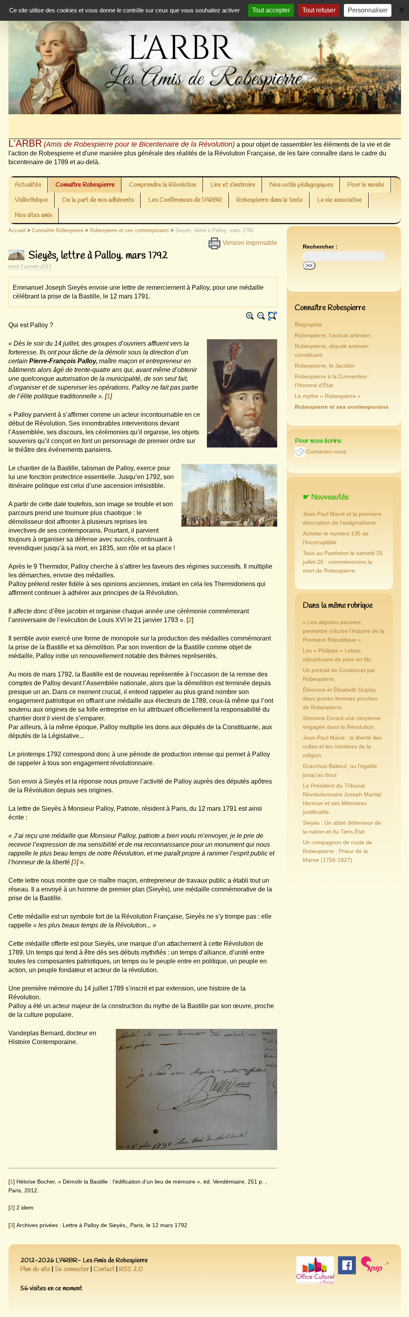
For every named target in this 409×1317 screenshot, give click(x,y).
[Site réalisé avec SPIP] (374, 1263)
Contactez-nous (326, 452)
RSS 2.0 (131, 1269)
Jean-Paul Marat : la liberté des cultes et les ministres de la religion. (342, 746)
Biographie (308, 325)
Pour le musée (365, 185)
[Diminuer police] (261, 316)
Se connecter (72, 1269)
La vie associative (339, 200)
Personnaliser (367, 10)
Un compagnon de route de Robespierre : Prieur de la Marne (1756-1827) (337, 851)
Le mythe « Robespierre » (328, 396)
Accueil (17, 230)
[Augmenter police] (250, 316)
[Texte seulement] (272, 316)
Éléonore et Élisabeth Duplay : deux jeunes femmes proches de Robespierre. (341, 698)
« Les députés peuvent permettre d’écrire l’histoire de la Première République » (343, 631)
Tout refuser (319, 10)
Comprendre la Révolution (162, 185)
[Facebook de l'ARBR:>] (347, 1264)
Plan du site (35, 1269)
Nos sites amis (33, 215)
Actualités (28, 185)
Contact (104, 1269)
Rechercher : (320, 247)
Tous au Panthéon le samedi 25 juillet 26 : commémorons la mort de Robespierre (343, 562)
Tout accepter (271, 10)
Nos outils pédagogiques (301, 185)
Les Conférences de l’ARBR (185, 200)
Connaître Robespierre (85, 185)
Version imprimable (249, 242)
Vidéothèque (31, 200)
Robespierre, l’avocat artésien (332, 335)
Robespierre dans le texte (269, 200)
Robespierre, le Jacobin (325, 366)
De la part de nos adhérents (98, 200)
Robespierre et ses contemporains (129, 230)
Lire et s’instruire (232, 185)
